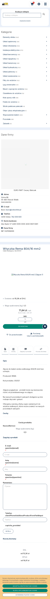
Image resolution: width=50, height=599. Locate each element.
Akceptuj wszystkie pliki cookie (25, 586)
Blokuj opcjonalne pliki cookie (25, 590)
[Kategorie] (45, 4)
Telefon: (24, 514)
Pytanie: (13, 476)
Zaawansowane (25, 21)
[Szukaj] (44, 14)
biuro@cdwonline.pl (13, 210)
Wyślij (8, 531)
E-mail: (11, 447)
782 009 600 (16, 217)
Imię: (12, 461)
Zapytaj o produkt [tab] (25, 351)
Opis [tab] (5, 351)
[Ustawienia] (39, 4)
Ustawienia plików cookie (25, 595)
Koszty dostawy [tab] (41, 351)
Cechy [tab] (13, 351)
